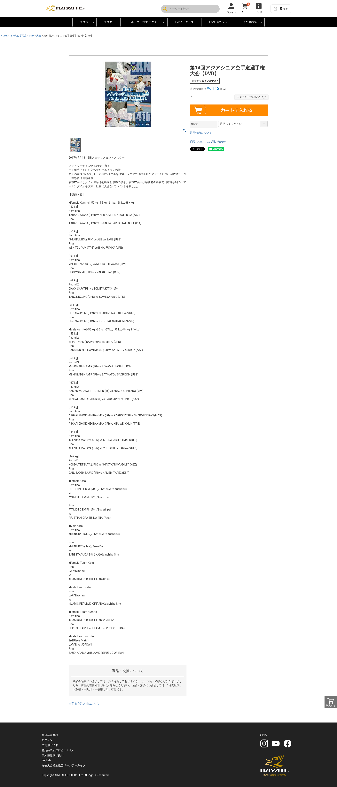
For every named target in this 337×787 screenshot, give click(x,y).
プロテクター (131, 23)
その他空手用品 (18, 35)
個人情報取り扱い (53, 755)
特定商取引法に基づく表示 (58, 750)
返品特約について (201, 132)
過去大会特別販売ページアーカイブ (63, 765)
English (284, 8)
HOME (4, 35)
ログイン (47, 740)
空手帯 (108, 22)
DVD (240, 23)
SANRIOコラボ (218, 22)
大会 (38, 35)
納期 (195, 124)
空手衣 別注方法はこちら (84, 703)
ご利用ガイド (50, 745)
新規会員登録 (50, 735)
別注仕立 (80, 23)
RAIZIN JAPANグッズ (183, 23)
